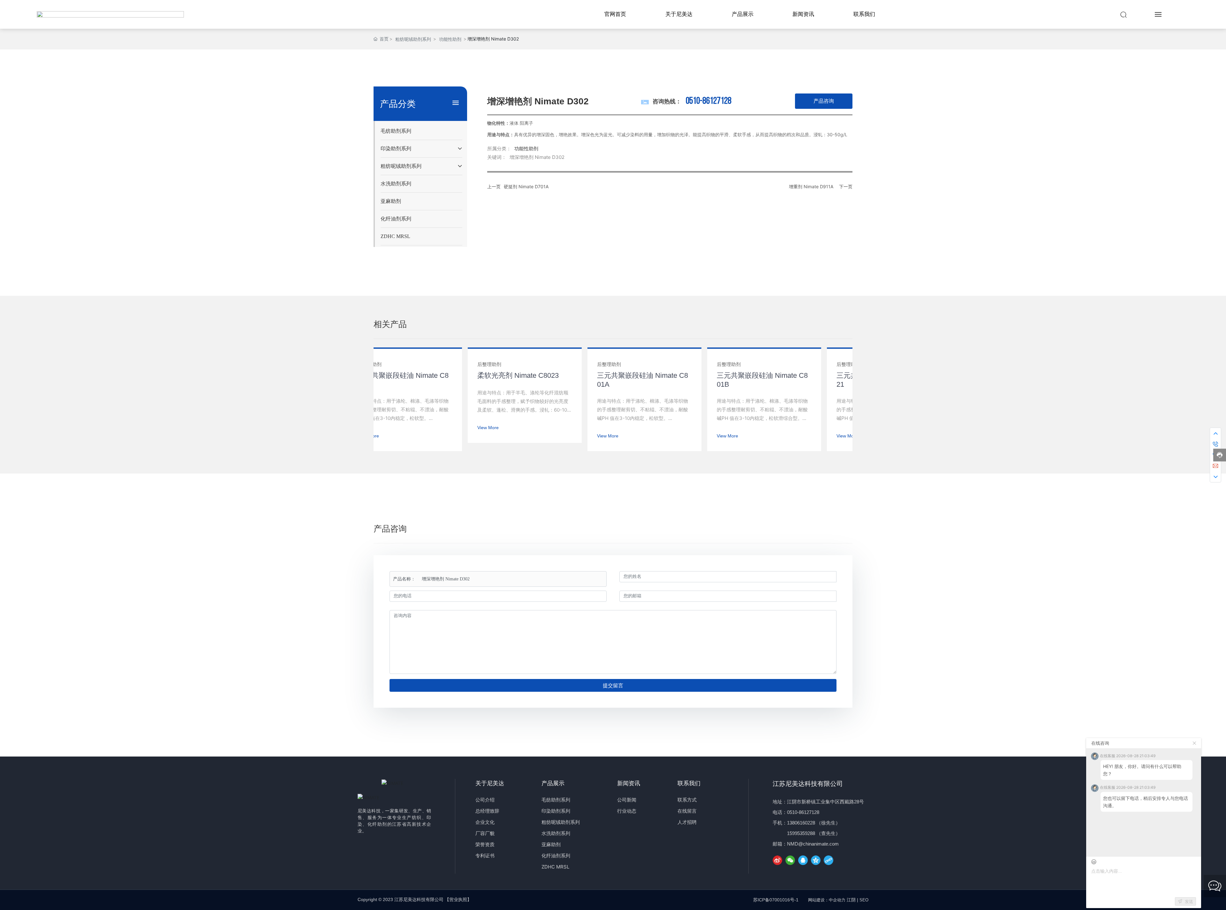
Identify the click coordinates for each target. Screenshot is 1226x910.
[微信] (790, 860)
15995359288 (801, 833)
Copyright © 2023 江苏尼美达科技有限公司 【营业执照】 (415, 899)
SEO (863, 900)
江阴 (851, 899)
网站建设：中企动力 (826, 900)
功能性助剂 (450, 39)
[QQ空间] (816, 860)
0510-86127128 (708, 101)
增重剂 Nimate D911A (811, 186)
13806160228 (801, 822)
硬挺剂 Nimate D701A (526, 186)
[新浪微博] (777, 860)
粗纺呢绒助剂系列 (413, 39)
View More (473, 427)
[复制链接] (828, 860)
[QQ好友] (803, 860)
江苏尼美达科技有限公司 (808, 783)
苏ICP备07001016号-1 (775, 899)
